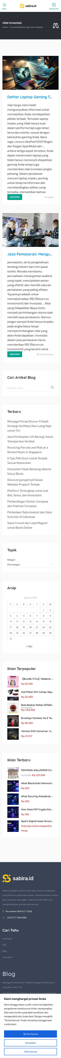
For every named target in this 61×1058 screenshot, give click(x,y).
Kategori (11, 559)
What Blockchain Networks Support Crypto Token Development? (37, 783)
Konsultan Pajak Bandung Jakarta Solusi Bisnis (29, 471)
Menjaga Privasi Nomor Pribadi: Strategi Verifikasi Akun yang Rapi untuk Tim (29, 425)
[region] (30, 1026)
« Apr (29, 646)
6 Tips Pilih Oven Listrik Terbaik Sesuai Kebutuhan (27, 460)
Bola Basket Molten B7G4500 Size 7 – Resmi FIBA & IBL (37, 705)
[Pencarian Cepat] (56, 26)
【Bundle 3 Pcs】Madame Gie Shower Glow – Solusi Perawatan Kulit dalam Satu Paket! (37, 678)
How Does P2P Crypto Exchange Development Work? (37, 809)
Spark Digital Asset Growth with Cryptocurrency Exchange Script (37, 821)
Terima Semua (30, 1034)
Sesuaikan (30, 1042)
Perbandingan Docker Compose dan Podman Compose (27, 504)
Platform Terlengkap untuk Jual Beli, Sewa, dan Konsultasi (27, 493)
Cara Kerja (7, 938)
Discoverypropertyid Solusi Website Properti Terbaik (25, 482)
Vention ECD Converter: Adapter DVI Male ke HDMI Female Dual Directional (37, 731)
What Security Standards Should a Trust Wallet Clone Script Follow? (37, 796)
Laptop (50, 197)
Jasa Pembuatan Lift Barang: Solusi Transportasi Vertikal (30, 439)
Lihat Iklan (7, 957)
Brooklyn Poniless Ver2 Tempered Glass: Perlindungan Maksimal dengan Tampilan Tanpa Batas (37, 718)
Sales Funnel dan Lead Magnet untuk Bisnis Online (27, 525)
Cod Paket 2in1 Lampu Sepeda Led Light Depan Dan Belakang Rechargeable (37, 691)
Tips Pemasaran (46, 354)
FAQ (4, 944)
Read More (15, 197)
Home (5, 27)
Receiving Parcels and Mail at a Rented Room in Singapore (27, 450)
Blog (4, 951)
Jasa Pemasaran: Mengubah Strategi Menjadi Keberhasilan (30, 254)
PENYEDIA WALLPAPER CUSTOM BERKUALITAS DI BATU (37, 770)
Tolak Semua (30, 1051)
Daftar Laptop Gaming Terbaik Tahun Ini (30, 97)
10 (11, 621)
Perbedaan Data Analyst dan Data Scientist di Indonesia (29, 514)
